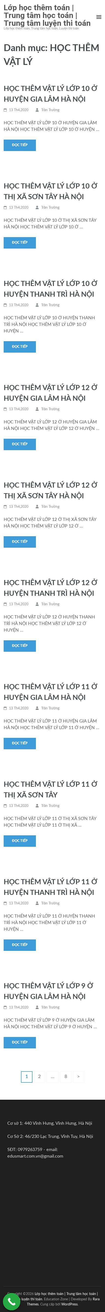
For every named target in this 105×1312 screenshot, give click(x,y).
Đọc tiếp (20, 145)
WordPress (69, 1304)
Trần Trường (50, 110)
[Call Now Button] (12, 1302)
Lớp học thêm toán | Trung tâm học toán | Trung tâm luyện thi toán (47, 15)
